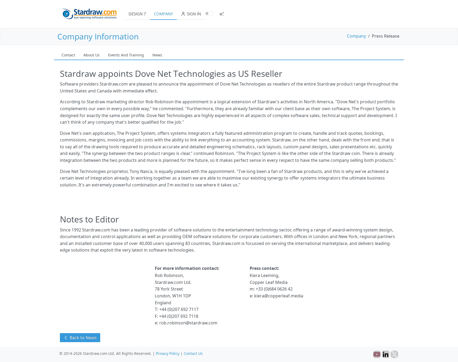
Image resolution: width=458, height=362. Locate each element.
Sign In (193, 13)
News (157, 54)
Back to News (83, 338)
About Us (91, 54)
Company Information (98, 36)
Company (163, 13)
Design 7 (137, 13)
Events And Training (126, 54)
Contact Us (193, 353)
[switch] (209, 13)
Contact (68, 54)
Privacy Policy (167, 353)
